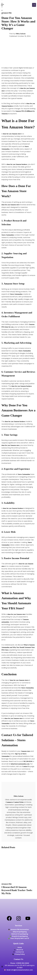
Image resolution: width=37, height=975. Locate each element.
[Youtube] (27, 918)
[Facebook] (9, 918)
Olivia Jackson (20, 33)
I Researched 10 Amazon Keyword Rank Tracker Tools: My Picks (16, 890)
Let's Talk (34, 5)
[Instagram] (18, 918)
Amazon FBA (6, 13)
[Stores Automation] (13, 5)
